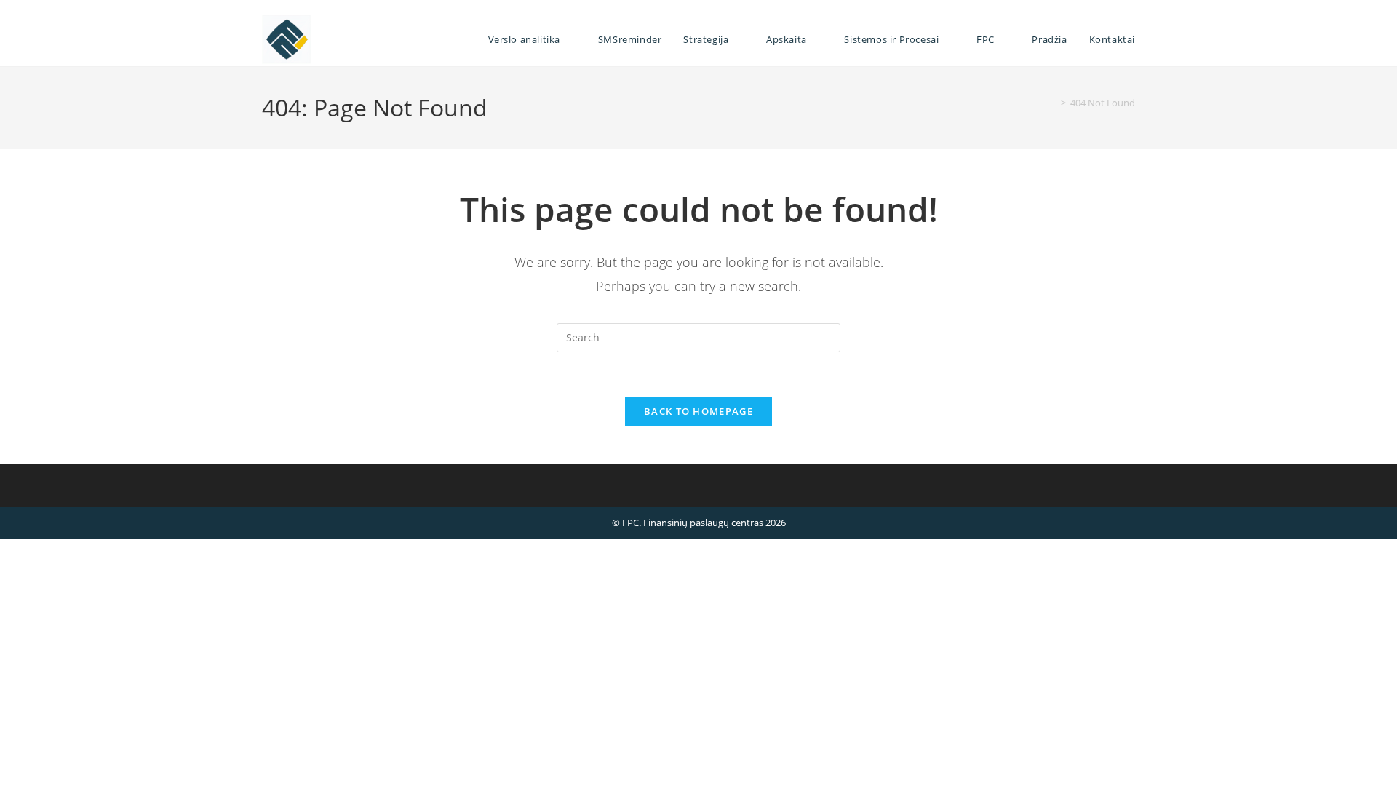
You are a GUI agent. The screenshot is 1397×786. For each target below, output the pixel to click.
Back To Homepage (698, 411)
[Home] (1052, 102)
